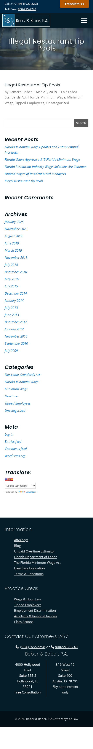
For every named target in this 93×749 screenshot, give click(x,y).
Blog (17, 545)
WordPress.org (15, 456)
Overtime (11, 396)
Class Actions (23, 622)
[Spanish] (11, 479)
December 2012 (16, 322)
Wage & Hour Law (27, 599)
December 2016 (16, 272)
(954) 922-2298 (28, 4)
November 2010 (16, 336)
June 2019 (12, 243)
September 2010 (16, 343)
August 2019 (13, 236)
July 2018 (11, 264)
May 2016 (12, 279)
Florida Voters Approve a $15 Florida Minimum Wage (42, 159)
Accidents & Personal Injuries (35, 616)
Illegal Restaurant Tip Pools (24, 181)
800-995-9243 (27, 9)
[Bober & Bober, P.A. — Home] (26, 20)
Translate (31, 492)
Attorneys (21, 540)
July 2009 (11, 350)
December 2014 (16, 293)
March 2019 (13, 250)
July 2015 (11, 286)
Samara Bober (21, 92)
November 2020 (16, 229)
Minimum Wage (16, 389)
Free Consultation (27, 692)
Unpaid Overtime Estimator (34, 551)
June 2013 (12, 315)
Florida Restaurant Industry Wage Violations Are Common (46, 166)
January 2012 (14, 329)
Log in (9, 434)
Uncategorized (57, 103)
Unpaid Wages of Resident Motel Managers (35, 174)
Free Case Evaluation (29, 568)
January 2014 (14, 300)
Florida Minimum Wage (46, 97)
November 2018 (16, 257)
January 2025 (14, 222)
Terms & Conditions (28, 574)
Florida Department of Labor (35, 557)
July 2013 (11, 307)
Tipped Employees (29, 103)
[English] (7, 479)
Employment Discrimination (35, 610)
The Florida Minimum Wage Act (37, 562)
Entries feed (13, 441)
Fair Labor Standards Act (22, 374)
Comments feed (16, 448)
